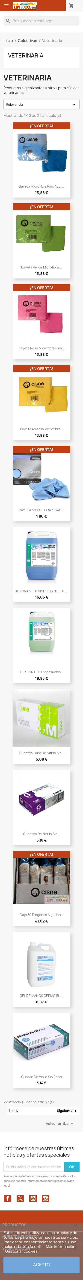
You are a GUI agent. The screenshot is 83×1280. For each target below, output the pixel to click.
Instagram (45, 1198)
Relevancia (41, 104)
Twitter (20, 1198)
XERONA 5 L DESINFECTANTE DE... (41, 591)
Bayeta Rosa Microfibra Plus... (41, 348)
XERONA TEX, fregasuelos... (42, 672)
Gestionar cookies (21, 1251)
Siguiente (67, 1111)
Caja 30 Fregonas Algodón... (42, 915)
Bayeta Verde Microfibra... (41, 267)
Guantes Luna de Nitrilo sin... (41, 753)
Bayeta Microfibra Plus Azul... (41, 186)
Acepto (41, 1265)
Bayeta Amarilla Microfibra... (41, 429)
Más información (60, 1246)
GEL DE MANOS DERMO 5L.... (41, 995)
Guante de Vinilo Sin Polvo (41, 1077)
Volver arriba (60, 1124)
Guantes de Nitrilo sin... (41, 834)
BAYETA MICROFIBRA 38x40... (41, 510)
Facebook (7, 1198)
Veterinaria (25, 55)
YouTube (33, 1198)
